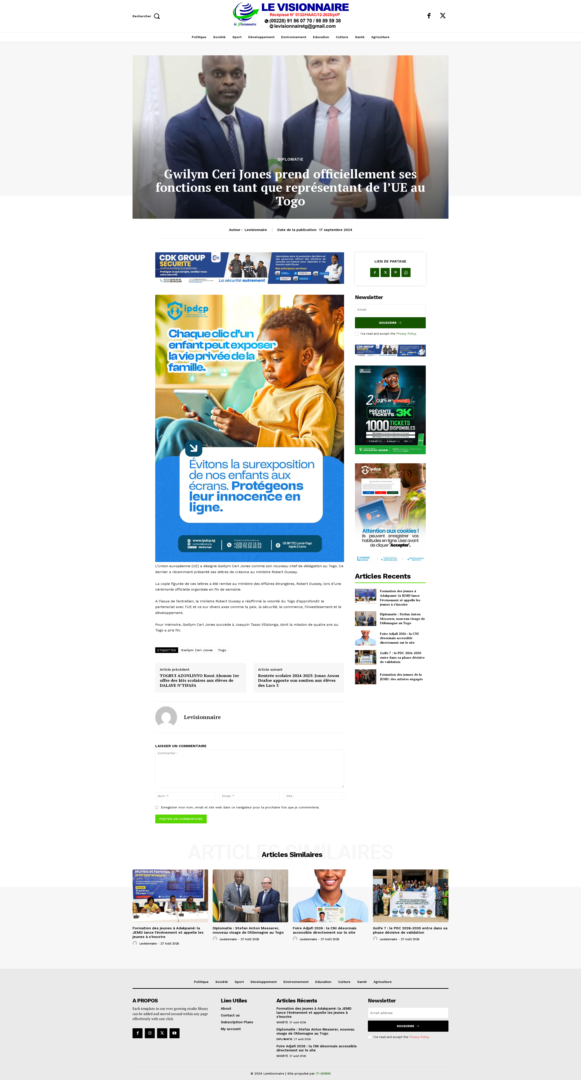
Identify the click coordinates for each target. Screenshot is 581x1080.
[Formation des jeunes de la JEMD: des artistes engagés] (365, 676)
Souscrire (387, 322)
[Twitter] (442, 16)
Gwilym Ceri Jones (197, 650)
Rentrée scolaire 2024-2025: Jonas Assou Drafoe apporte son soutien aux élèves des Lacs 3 (298, 680)
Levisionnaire (256, 230)
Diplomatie (290, 159)
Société (282, 1022)
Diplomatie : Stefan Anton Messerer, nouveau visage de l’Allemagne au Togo (402, 618)
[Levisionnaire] (166, 717)
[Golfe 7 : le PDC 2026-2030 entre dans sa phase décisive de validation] (365, 657)
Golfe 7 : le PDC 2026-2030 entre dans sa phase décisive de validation (402, 657)
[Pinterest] (395, 272)
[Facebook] (429, 16)
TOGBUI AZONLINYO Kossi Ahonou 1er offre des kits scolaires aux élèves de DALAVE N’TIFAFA (199, 680)
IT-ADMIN (323, 1073)
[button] (147, 16)
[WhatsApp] (406, 272)
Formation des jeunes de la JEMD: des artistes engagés (401, 676)
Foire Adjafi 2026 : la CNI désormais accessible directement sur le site (399, 638)
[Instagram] (150, 1033)
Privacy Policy (406, 333)
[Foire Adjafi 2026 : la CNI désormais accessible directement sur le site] (365, 638)
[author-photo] (135, 943)
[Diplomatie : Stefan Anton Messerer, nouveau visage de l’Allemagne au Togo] (365, 618)
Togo (222, 650)
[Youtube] (175, 1033)
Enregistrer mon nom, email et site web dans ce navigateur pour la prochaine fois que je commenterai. (240, 807)
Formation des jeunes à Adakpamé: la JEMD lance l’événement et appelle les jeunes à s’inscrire (400, 597)
